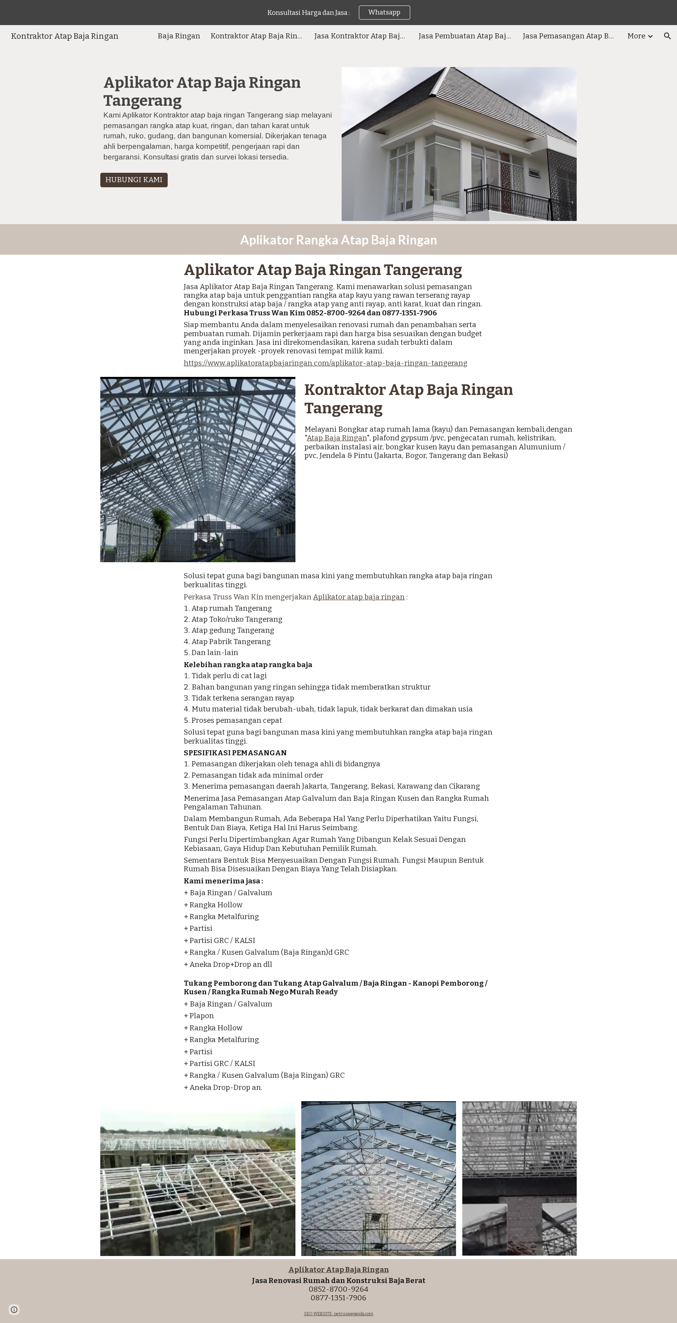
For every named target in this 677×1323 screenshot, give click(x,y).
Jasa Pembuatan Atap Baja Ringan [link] (466, 36)
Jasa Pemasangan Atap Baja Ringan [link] (570, 36)
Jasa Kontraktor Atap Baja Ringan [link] (362, 36)
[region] (338, 12)
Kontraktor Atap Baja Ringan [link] (257, 36)
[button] (667, 36)
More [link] (636, 36)
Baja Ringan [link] (178, 36)
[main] (218, 121)
